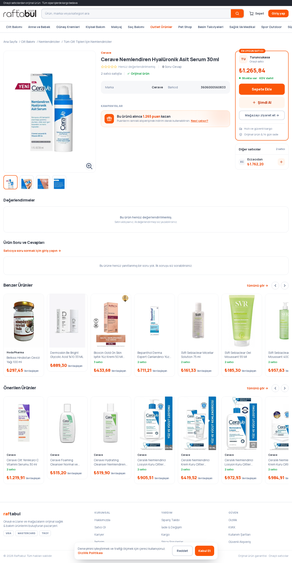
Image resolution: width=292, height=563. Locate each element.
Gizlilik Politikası (90, 553)
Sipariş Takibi (170, 520)
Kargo (165, 534)
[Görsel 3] (43, 182)
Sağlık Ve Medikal (242, 27)
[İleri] (285, 285)
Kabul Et (204, 551)
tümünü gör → (257, 285)
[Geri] (275, 285)
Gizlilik (233, 520)
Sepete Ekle (262, 89)
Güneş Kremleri (68, 27)
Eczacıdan (255, 159)
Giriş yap (278, 13)
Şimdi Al (264, 102)
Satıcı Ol (100, 527)
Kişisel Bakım (95, 27)
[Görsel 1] (10, 182)
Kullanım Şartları (240, 534)
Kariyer (99, 534)
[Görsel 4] (59, 182)
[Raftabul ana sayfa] (19, 13)
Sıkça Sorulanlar (172, 542)
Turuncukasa (260, 57)
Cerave (106, 53)
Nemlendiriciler (49, 42)
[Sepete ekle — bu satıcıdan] (281, 162)
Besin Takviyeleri (210, 27)
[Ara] (237, 13)
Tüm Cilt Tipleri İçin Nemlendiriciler (87, 42)
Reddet (182, 551)
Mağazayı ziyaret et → (262, 115)
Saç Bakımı (136, 27)
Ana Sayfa (10, 42)
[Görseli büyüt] (49, 112)
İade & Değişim (171, 527)
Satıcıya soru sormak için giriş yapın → (32, 251)
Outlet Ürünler (161, 27)
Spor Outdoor (271, 27)
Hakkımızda (102, 520)
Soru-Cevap (172, 67)
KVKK (232, 527)
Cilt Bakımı (14, 27)
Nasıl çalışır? (199, 121)
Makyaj (116, 27)
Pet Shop (185, 27)
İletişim (99, 542)
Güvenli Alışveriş (240, 542)
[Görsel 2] (27, 182)
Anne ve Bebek (39, 27)
